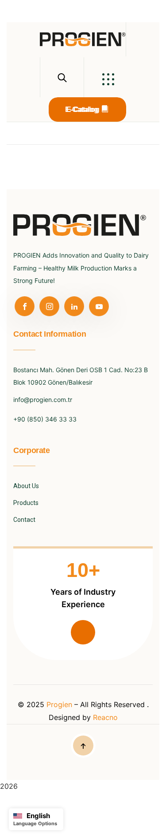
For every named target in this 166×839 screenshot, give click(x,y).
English (38, 815)
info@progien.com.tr (42, 399)
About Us (26, 485)
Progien (60, 704)
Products (26, 502)
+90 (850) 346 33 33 (45, 419)
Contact (24, 519)
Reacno (105, 717)
